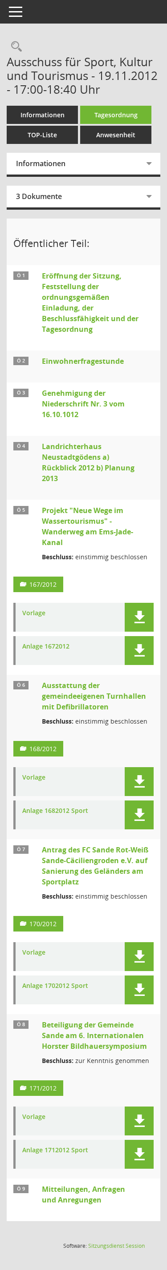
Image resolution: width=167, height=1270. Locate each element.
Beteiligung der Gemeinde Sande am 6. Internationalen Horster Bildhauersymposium (94, 1035)
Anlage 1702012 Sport (55, 986)
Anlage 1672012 (45, 646)
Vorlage (33, 613)
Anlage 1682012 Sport (55, 811)
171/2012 (43, 1088)
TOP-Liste (42, 135)
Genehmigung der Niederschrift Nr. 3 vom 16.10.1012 (83, 403)
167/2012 (43, 584)
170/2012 (43, 924)
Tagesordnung (116, 115)
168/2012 (43, 748)
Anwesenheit (115, 135)
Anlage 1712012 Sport (55, 1150)
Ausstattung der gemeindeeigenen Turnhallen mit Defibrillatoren (94, 696)
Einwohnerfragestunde (83, 361)
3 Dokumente (39, 196)
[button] (139, 617)
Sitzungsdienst (116, 1246)
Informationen (42, 115)
